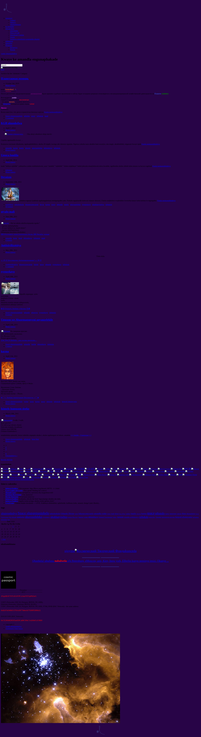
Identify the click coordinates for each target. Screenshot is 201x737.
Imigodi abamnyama (69, 402)
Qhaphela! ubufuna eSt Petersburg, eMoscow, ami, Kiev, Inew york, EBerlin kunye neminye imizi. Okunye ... (100, 560)
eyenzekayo (86, 205)
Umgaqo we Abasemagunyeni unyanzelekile (27, 319)
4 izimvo (9, 240)
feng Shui (35, 439)
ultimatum (9, 41)
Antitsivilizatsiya (11, 245)
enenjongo (173, 514)
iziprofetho (14, 31)
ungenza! (9, 18)
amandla (9, 148)
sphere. (115, 517)
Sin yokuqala (12, 517)
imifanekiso (4, 519)
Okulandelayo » (11, 456)
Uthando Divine (67, 513)
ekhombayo (48, 148)
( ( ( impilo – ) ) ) (81, 435)
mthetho (27, 116)
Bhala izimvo (10, 86)
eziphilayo (9, 205)
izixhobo (120, 517)
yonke (26, 402)
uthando (60, 205)
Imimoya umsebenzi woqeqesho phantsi (25, 39)
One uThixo (122, 513)
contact (12, 20)
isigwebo (9, 43)
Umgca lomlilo (9, 155)
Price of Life (14, 33)
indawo (13, 22)
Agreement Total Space (14, 629)
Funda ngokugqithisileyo (53, 112)
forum (12, 37)
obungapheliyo (9, 513)
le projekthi (10, 27)
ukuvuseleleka (37, 148)
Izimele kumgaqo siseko (15, 408)
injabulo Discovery (73, 517)
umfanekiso (196, 517)
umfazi (128, 514)
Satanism (80, 517)
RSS (2, 70)
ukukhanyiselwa (98, 205)
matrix (21, 148)
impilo (36, 265)
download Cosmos (17, 35)
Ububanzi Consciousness (105, 517)
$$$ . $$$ (25, 234)
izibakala (40, 116)
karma (15, 148)
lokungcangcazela (31, 205)
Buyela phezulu (6, 460)
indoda (179, 514)
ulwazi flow (10, 29)
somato (86, 517)
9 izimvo (9, 315)
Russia (12, 50)
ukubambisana (15, 25)
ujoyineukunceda (101, 551)
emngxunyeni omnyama (168, 517)
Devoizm (6, 177)
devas (42, 205)
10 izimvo (9, 207)
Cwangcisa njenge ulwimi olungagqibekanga (17, 479)
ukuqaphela (190, 514)
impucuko (152, 517)
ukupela (139, 513)
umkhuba (21, 517)
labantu (27, 148)
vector (76, 514)
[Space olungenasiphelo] (7, 14)
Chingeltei (158, 517)
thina (184, 513)
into (9, 519)
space (33, 116)
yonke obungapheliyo (9, 54)
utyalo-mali (8, 211)
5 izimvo (9, 346)
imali (46, 116)
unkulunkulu (19, 205)
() (20, 398)
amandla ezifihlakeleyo (131, 517)
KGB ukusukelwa (11, 123)
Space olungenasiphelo (14, 116)
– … (19, 340)
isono (15, 238)
